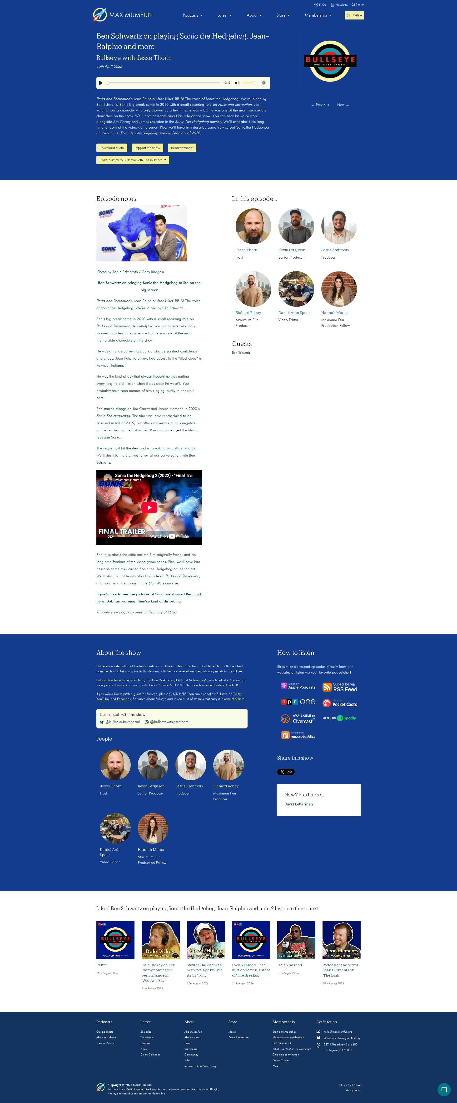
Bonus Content (281, 1060)
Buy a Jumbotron (238, 1037)
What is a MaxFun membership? (292, 1049)
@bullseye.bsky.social (122, 722)
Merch (232, 1032)
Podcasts (190, 15)
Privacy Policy (353, 1090)
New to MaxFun (105, 1043)
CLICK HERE (177, 694)
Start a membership (284, 1032)
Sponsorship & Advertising (200, 1066)
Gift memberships (283, 1043)
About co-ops (192, 1037)
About (252, 15)
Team (187, 1043)
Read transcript (182, 148)
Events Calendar (150, 1054)
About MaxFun (193, 1032)
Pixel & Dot (354, 1085)
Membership (316, 15)
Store (281, 15)
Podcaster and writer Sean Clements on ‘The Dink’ (340, 970)
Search (359, 4)
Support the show (147, 148)
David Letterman (298, 804)
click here (238, 699)
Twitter (237, 694)
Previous (320, 105)
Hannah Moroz (334, 313)
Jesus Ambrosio (335, 250)
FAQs (276, 1066)
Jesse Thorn (246, 250)
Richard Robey (248, 313)
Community (191, 1054)
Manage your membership (288, 1037)
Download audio (111, 148)
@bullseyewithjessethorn (169, 722)
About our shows (106, 1037)
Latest (222, 15)
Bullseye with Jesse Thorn (133, 57)
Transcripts (147, 1037)
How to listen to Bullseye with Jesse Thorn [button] (131, 160)
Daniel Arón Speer (294, 313)
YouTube (102, 699)
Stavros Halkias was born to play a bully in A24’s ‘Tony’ (205, 970)
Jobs (187, 1060)
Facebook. (124, 699)
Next (343, 105)
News (143, 1049)
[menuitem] (192, 15)
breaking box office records (173, 448)
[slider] (163, 83)
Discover (145, 1043)
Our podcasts (104, 1032)
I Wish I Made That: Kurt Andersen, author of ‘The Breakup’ (251, 970)
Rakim (102, 965)
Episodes (145, 1032)
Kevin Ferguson (291, 250)
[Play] (101, 83)
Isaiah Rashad (289, 965)
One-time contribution (286, 1054)
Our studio (191, 1049)
